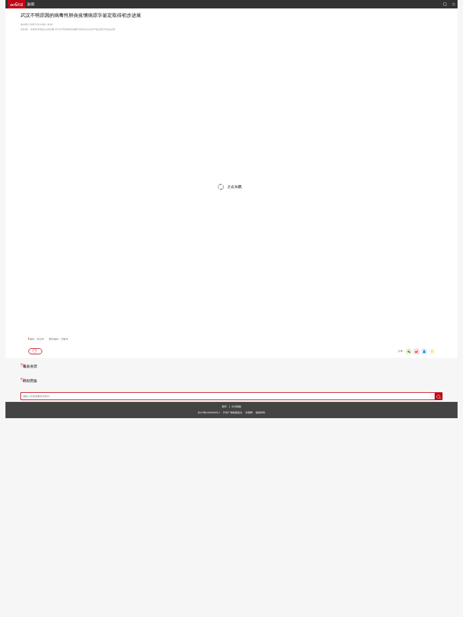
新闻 (30, 4)
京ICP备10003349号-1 (209, 413)
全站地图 (236, 406)
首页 (224, 406)
